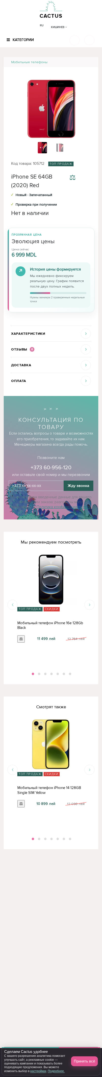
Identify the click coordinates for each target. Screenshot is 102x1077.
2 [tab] (38, 674)
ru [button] (42, 25)
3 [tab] (45, 674)
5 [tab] (57, 674)
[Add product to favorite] (86, 178)
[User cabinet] (89, 40)
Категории (23, 40)
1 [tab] (32, 674)
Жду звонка (78, 485)
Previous (12, 605)
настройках (38, 1071)
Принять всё (84, 1061)
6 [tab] (63, 674)
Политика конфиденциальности (64, 507)
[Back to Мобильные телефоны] (89, 62)
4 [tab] (51, 674)
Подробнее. (56, 1071)
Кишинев (58, 27)
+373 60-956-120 (51, 467)
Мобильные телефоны (29, 62)
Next (89, 605)
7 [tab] (69, 674)
